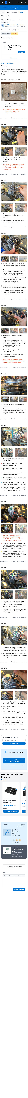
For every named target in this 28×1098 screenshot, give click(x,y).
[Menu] (2, 2)
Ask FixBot (12, 743)
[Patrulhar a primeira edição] (20, 840)
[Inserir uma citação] (14, 876)
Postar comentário (19, 889)
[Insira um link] (12, 876)
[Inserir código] (9, 876)
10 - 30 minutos (6, 33)
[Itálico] (7, 876)
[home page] (9, 2)
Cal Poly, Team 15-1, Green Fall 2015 (17, 849)
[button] (17, 2)
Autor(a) (6, 825)
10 (14, 29)
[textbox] (14, 882)
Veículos (8, 15)
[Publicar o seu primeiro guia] (17, 840)
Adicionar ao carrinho (11, 811)
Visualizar (21, 52)
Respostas (14, 12)
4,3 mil (4, 29)
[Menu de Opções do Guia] (26, 12)
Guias (7, 12)
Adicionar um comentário (14, 736)
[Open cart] (21, 2)
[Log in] (25, 2)
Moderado (15, 33)
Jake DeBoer (8, 24)
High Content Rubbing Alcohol (14, 46)
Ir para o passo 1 (6, 63)
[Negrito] (4, 876)
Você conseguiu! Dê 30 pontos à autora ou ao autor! (15, 760)
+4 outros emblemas (16, 842)
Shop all (3, 780)
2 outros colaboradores (17, 24)
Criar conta (14, 8)
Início (2, 15)
